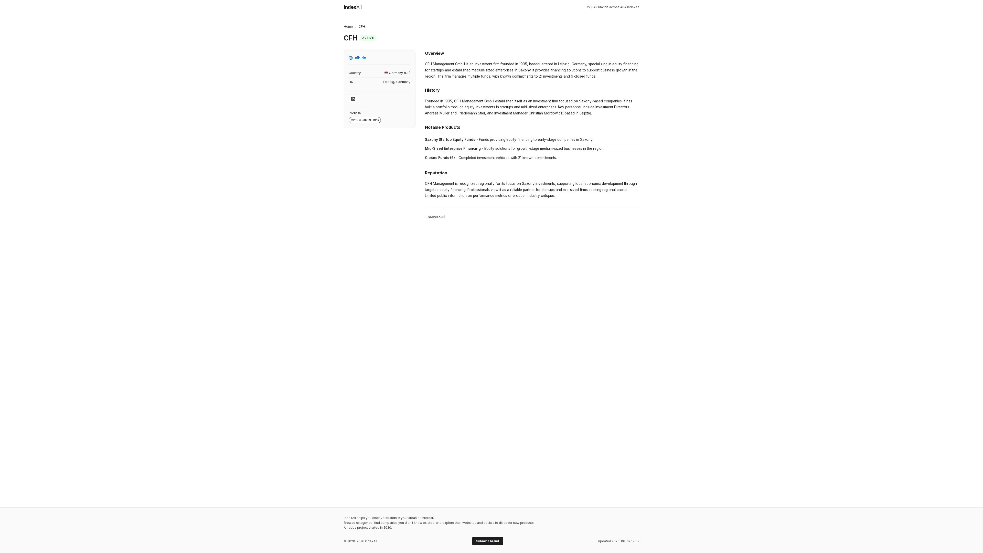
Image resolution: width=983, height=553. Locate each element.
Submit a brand (487, 541)
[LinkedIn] (353, 98)
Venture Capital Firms (365, 120)
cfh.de (360, 58)
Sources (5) (436, 217)
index (353, 7)
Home (348, 26)
